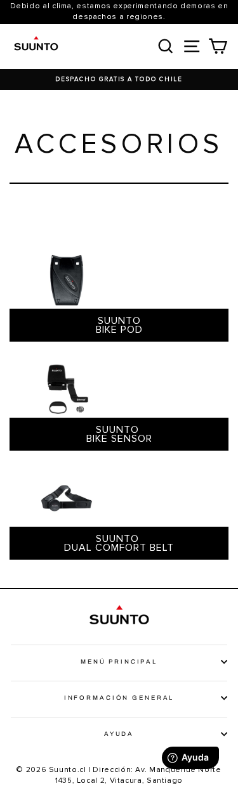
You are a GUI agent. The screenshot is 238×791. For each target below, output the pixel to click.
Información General (119, 698)
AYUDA (119, 734)
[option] (119, 79)
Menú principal (119, 662)
